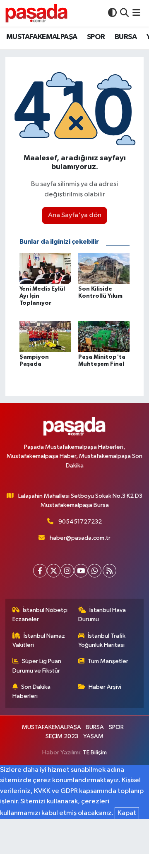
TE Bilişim (95, 752)
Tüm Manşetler (108, 661)
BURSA (126, 37)
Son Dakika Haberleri (31, 691)
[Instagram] (67, 570)
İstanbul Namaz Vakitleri (38, 640)
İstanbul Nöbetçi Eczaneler (40, 614)
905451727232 (80, 522)
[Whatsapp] (94, 570)
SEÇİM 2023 (62, 736)
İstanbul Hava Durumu (102, 614)
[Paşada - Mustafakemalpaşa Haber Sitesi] (36, 13)
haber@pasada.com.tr (80, 538)
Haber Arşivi (105, 687)
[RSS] (109, 570)
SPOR (96, 37)
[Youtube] (81, 570)
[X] (53, 570)
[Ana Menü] (136, 13)
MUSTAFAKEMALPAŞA (41, 37)
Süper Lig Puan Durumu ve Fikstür (37, 665)
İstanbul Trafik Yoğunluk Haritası (102, 640)
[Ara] (124, 13)
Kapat (127, 813)
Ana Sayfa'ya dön (74, 215)
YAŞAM (93, 736)
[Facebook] (40, 570)
